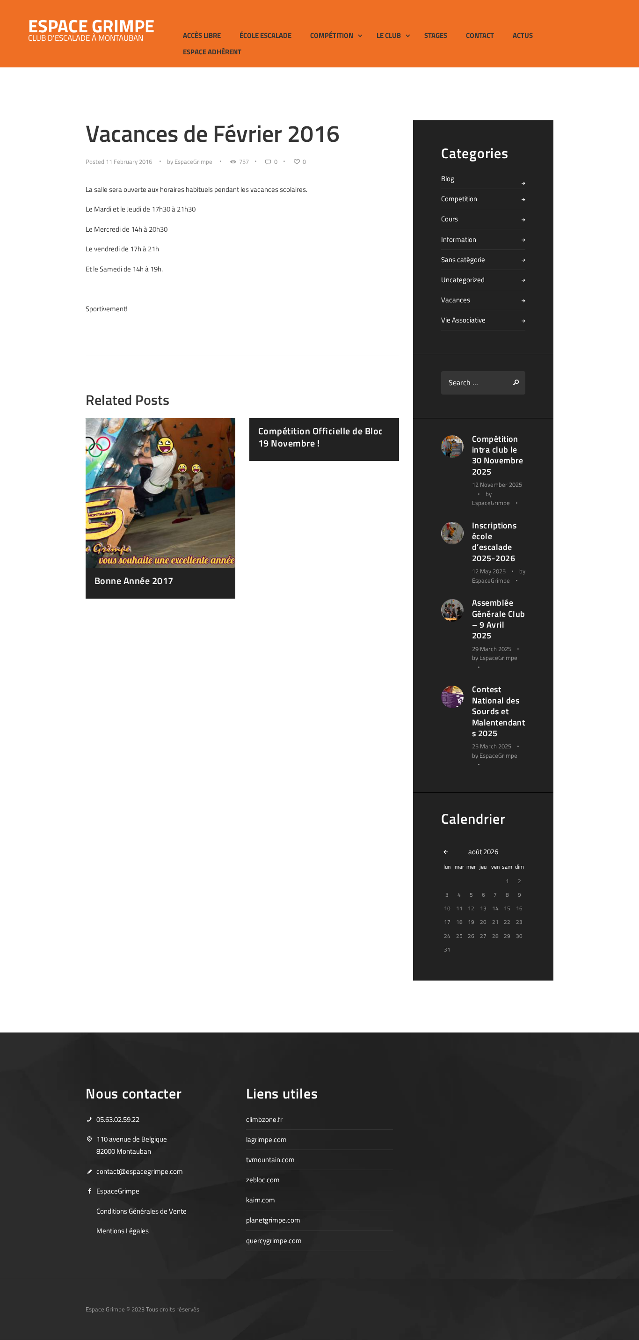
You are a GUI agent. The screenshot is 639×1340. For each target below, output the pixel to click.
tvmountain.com (270, 1159)
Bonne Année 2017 (134, 580)
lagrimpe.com (266, 1139)
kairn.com (260, 1199)
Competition (459, 198)
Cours (449, 218)
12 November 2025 (497, 484)
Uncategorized (463, 279)
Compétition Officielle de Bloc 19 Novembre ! (320, 437)
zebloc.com (263, 1179)
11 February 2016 (129, 161)
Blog (447, 178)
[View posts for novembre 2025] (447, 852)
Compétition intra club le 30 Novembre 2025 (497, 455)
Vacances (455, 299)
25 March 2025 (491, 746)
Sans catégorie (463, 259)
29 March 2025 (491, 648)
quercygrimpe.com (274, 1240)
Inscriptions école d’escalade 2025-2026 (494, 541)
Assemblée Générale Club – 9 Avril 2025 (498, 619)
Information (458, 239)
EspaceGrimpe (193, 161)
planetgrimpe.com (273, 1220)
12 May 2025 (489, 571)
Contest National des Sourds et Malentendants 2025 (498, 711)
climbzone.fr (264, 1119)
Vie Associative (463, 320)
